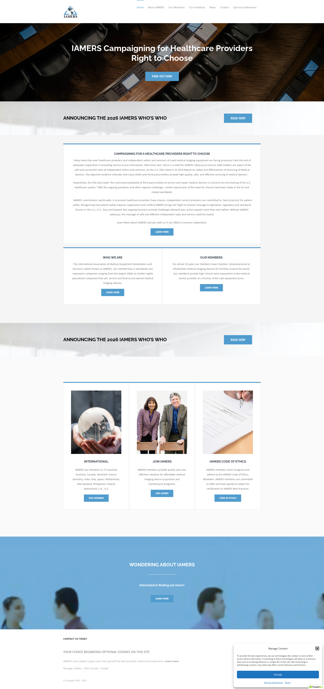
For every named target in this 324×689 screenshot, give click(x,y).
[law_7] (96, 391)
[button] (317, 648)
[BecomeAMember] (162, 391)
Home (287, 682)
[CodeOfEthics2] (228, 391)
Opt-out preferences (273, 682)
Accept (278, 674)
